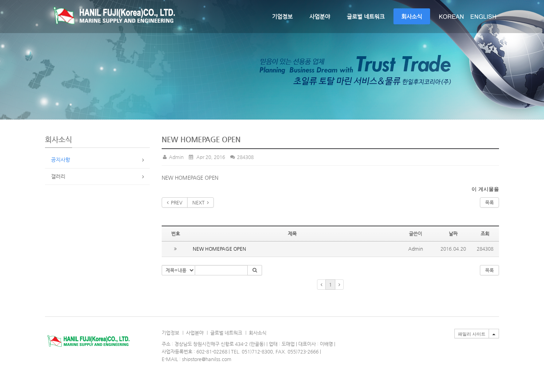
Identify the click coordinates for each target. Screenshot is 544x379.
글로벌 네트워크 (366, 16)
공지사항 (60, 160)
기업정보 (282, 16)
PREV (175, 202)
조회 (485, 233)
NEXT (199, 202)
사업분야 (319, 16)
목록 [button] (489, 270)
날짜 (453, 233)
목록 (489, 202)
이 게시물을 (485, 189)
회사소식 (411, 16)
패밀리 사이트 (471, 334)
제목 (292, 233)
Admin (176, 157)
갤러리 (58, 176)
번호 (175, 233)
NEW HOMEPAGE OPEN (219, 248)
